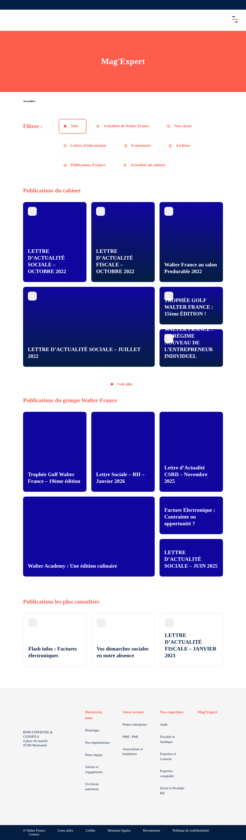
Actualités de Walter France (126, 126)
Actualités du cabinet (147, 165)
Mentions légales (119, 831)
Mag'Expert (207, 712)
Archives (183, 146)
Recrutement (151, 831)
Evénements (141, 146)
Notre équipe (94, 755)
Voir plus (124, 384)
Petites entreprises (135, 725)
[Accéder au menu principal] (235, 19)
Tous (74, 126)
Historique (92, 730)
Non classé (182, 126)
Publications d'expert (88, 165)
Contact (34, 834)
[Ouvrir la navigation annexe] (8, 5)
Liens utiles (65, 831)
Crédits (90, 831)
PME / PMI (130, 737)
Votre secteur (133, 712)
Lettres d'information (88, 146)
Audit (164, 725)
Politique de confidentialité (190, 831)
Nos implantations (97, 743)
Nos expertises (171, 712)
